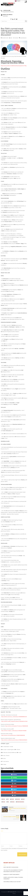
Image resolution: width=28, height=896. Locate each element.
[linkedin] (13, 19)
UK (8, 801)
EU (8, 799)
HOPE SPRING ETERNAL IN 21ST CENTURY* (12, 881)
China (4, 799)
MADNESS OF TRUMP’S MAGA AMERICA (11, 874)
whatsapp (15, 777)
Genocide (18, 799)
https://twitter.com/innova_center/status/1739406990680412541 (14, 716)
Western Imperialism (20, 801)
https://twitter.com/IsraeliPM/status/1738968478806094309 (13, 735)
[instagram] (15, 19)
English (18, 0)
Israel (23, 799)
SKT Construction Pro (12, 891)
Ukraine (13, 801)
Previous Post (17, 808)
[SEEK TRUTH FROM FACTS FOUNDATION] (8, 2)
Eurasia (12, 799)
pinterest (15, 786)
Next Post (11, 816)
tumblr (14, 783)
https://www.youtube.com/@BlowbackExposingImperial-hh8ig (13, 65)
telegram (15, 789)
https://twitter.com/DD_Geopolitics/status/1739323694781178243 (14, 721)
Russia (4, 801)
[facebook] (11, 19)
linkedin (15, 780)
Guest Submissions (23, 37)
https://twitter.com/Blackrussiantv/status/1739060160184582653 (14, 740)
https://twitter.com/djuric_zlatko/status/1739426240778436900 (13, 730)
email (15, 795)
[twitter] (17, 19)
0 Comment (16, 37)
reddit (15, 792)
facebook (15, 774)
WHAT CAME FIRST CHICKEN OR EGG (11, 867)
